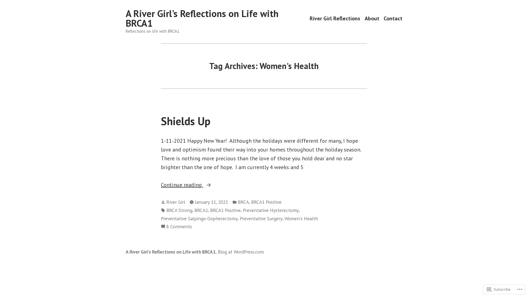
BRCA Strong (179, 210)
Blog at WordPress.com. (241, 252)
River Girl (175, 202)
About (372, 18)
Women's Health (301, 218)
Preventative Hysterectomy (271, 210)
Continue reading (182, 185)
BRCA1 (201, 210)
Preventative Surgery (261, 218)
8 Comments (179, 226)
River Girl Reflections (335, 18)
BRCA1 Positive (266, 202)
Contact (393, 18)
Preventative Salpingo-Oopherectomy (199, 218)
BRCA (243, 202)
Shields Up (185, 121)
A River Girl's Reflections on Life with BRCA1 (202, 18)
